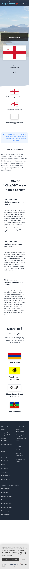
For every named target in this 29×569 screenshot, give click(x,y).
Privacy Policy (16, 566)
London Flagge (5, 489)
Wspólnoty (4, 468)
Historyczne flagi (6, 476)
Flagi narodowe (6, 426)
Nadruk (18, 450)
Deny (5, 559)
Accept (14, 559)
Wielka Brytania (14, 67)
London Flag (5, 492)
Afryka (3, 429)
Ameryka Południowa (4, 439)
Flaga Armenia (14, 362)
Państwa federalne (7, 461)
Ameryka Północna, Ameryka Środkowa (7, 434)
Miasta (3, 464)
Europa (3, 451)
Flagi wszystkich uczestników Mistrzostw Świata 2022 (21, 437)
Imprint (11, 566)
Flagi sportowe (5, 479)
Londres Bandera (6, 496)
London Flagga (5, 514)
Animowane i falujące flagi (14, 109)
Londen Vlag (5, 511)
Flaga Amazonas (14, 411)
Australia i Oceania (6, 444)
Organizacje (4, 472)
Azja (2, 448)
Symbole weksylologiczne (21, 430)
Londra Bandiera (6, 503)
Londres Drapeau (6, 500)
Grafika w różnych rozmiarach (14, 97)
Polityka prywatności (19, 454)
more (23, 559)
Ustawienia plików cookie (21, 460)
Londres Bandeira (6, 507)
